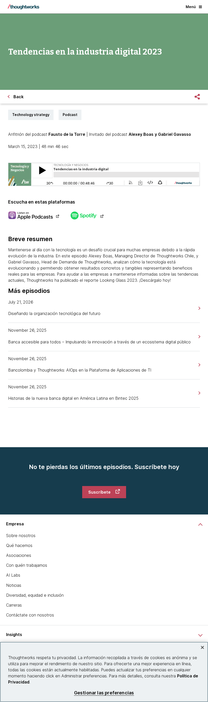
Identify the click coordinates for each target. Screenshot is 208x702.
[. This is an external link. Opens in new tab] (33, 216)
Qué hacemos (19, 545)
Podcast (70, 114)
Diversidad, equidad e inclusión (35, 595)
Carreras (14, 605)
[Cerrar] (202, 647)
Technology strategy (30, 114)
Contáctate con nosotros (30, 614)
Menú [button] (191, 7)
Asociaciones (18, 555)
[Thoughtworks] (23, 6)
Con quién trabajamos (26, 565)
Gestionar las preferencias (104, 692)
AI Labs (13, 575)
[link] (198, 308)
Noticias (13, 585)
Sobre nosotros (21, 535)
